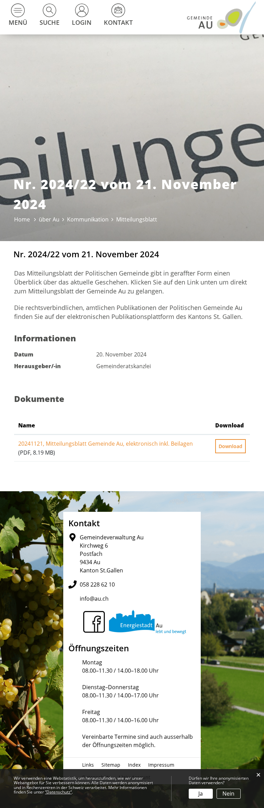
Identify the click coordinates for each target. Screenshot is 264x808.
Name (26, 425)
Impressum (161, 765)
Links (88, 765)
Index (134, 765)
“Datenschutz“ (58, 792)
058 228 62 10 (97, 584)
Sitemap (110, 765)
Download (229, 425)
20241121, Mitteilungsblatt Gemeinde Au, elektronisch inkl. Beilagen (105, 443)
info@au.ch (94, 598)
